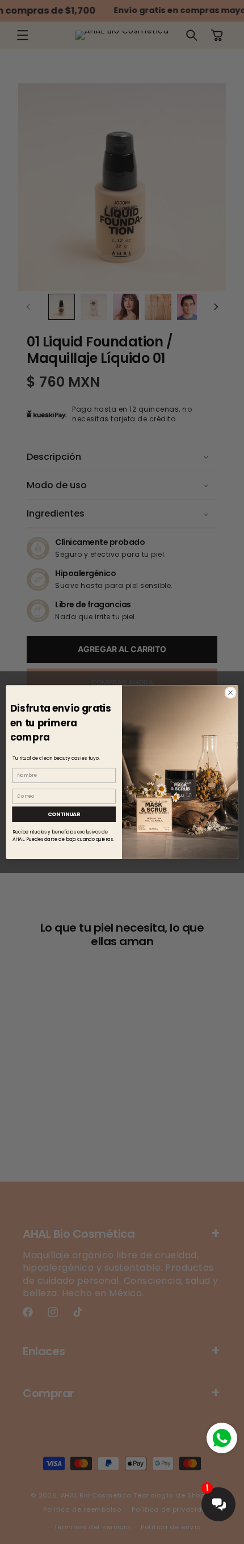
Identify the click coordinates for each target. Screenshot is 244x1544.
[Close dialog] (230, 692)
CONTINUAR (64, 814)
